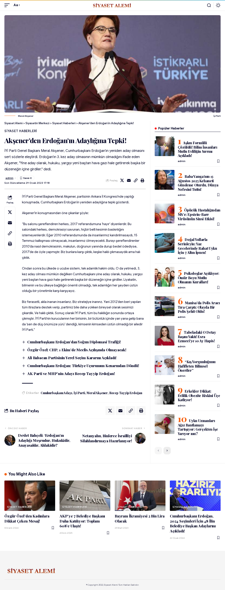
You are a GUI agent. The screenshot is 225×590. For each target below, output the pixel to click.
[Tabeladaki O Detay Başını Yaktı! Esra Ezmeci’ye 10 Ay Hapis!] (164, 336)
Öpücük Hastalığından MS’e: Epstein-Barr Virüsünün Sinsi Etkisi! (199, 214)
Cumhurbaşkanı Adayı (56, 393)
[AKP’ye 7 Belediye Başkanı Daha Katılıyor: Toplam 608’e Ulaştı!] (85, 496)
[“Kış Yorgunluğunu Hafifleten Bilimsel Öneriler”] (164, 365)
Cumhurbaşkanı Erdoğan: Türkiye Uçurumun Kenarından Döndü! (83, 365)
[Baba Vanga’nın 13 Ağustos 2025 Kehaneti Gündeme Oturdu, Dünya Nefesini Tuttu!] (164, 180)
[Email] (129, 180)
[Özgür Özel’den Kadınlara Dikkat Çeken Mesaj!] (29, 496)
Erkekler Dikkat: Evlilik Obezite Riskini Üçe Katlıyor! (199, 395)
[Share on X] (122, 180)
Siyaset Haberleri (20, 131)
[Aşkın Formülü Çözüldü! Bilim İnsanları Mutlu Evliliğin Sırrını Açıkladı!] (164, 146)
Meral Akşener (97, 393)
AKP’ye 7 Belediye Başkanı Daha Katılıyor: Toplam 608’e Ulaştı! (82, 521)
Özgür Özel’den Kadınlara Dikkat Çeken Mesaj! (26, 518)
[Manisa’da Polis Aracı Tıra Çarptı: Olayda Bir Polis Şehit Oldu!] (164, 306)
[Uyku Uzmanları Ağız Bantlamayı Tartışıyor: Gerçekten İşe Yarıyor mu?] (164, 424)
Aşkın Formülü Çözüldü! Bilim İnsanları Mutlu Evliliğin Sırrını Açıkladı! (197, 149)
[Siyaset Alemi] (112, 5)
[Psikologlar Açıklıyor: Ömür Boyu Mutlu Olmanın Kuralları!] (164, 277)
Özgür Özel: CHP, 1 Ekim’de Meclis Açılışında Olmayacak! (76, 349)
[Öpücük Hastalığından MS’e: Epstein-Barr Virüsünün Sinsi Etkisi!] (164, 213)
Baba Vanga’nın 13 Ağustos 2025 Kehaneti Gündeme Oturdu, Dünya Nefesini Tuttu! (198, 182)
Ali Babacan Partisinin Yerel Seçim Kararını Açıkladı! (71, 357)
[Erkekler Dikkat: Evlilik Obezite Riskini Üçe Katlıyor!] (164, 394)
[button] (8, 5)
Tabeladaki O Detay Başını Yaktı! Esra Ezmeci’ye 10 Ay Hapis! (197, 336)
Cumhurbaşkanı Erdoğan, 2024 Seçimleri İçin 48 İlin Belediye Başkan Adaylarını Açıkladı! (193, 523)
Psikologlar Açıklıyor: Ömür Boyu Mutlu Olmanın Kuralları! (198, 277)
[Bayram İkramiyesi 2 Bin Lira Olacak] (140, 496)
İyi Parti (79, 393)
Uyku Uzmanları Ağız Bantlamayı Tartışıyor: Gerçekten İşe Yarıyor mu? (198, 427)
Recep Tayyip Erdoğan (125, 393)
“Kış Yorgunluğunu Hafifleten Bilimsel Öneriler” (197, 366)
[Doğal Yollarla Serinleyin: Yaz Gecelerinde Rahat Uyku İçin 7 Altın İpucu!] (164, 243)
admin (9, 178)
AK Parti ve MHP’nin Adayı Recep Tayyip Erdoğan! (71, 373)
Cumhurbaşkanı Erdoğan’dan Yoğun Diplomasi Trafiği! (74, 341)
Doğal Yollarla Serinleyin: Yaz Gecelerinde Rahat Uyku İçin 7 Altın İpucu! (197, 246)
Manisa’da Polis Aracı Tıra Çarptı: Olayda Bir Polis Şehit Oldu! (199, 307)
